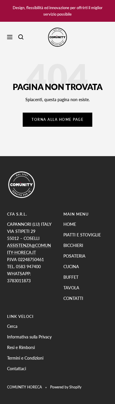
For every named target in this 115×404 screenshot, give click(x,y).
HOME (69, 224)
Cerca (12, 326)
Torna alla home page (57, 119)
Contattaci (16, 368)
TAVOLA (71, 287)
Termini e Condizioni (25, 357)
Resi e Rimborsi (21, 347)
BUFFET (70, 277)
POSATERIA (74, 255)
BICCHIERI (73, 245)
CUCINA (71, 266)
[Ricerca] (21, 37)
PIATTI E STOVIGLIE (82, 234)
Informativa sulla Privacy (29, 336)
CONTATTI (73, 298)
